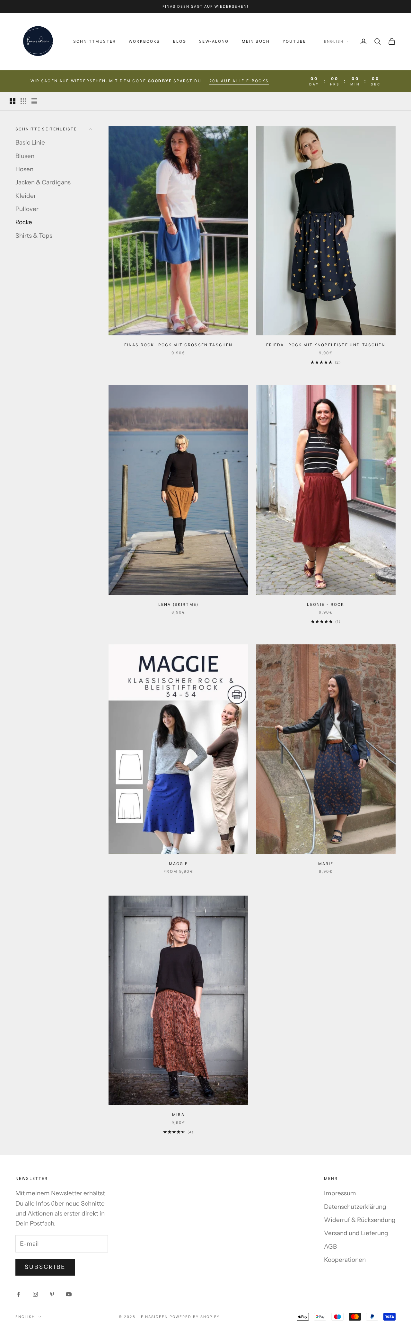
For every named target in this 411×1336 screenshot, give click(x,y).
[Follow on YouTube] (69, 1294)
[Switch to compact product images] (34, 101)
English (334, 41)
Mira (178, 1114)
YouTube (294, 41)
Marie (326, 863)
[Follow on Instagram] (35, 1294)
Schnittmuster (94, 41)
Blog (180, 41)
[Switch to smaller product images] (23, 101)
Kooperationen (345, 1259)
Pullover (27, 209)
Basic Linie (30, 142)
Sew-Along (214, 41)
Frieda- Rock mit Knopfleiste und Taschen (325, 344)
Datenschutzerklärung (355, 1206)
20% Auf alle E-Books (239, 80)
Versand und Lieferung (356, 1233)
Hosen (24, 169)
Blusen (24, 156)
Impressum (340, 1193)
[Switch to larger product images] (12, 101)
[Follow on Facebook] (18, 1294)
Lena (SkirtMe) (178, 604)
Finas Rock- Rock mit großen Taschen (178, 344)
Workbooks (144, 41)
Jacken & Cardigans (43, 182)
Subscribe (45, 1266)
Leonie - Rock (325, 604)
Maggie (178, 863)
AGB (330, 1246)
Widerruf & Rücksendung (360, 1220)
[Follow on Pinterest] (52, 1294)
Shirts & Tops (33, 235)
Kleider (25, 195)
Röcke (23, 222)
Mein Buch (256, 41)
